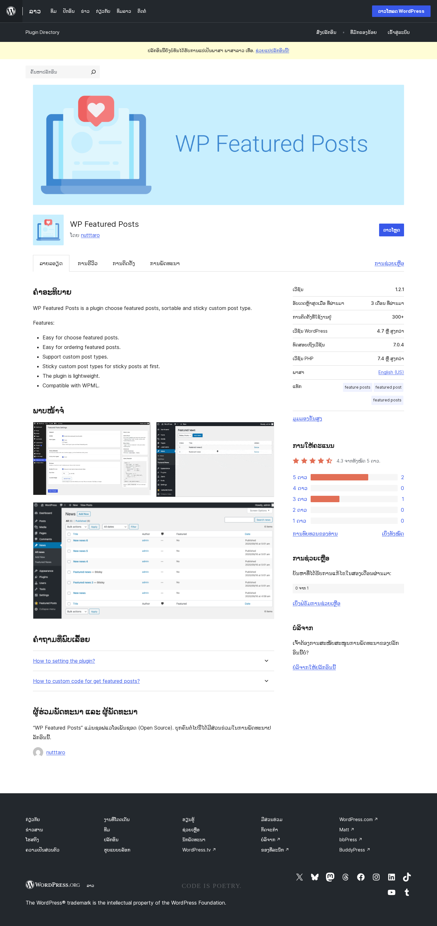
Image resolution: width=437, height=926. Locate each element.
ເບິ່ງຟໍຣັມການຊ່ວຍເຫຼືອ (316, 603)
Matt (346, 829)
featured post (388, 387)
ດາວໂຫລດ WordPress (401, 11)
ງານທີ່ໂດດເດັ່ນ (117, 819)
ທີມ (107, 829)
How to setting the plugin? (64, 661)
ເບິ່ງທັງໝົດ (393, 533)
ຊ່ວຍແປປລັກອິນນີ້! (272, 50)
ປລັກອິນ (111, 839)
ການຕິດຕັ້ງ (124, 263)
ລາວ (90, 885)
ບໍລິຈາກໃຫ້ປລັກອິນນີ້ (314, 667)
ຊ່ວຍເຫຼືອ (191, 829)
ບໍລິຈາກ (271, 839)
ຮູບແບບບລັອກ (117, 849)
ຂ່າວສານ (34, 829)
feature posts (357, 387)
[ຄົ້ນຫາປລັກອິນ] (93, 72)
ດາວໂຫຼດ (391, 230)
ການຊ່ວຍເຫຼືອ (389, 263)
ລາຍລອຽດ (51, 263)
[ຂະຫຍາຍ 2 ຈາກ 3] (265, 430)
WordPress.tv (199, 849)
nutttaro (90, 235)
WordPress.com (358, 819)
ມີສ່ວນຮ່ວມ (271, 819)
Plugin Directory (43, 32)
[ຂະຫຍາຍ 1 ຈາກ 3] (142, 430)
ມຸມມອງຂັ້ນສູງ (307, 418)
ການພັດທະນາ (165, 263)
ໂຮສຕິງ (32, 839)
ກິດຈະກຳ (269, 829)
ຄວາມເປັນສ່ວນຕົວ (43, 849)
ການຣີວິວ (88, 263)
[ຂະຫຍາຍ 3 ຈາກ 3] (265, 511)
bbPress (350, 839)
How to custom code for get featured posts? (86, 681)
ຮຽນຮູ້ (188, 819)
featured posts (387, 400)
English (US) (391, 372)
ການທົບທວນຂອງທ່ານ (315, 533)
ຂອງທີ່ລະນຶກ (275, 849)
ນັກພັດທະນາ (193, 839)
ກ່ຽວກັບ (33, 819)
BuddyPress (354, 849)
